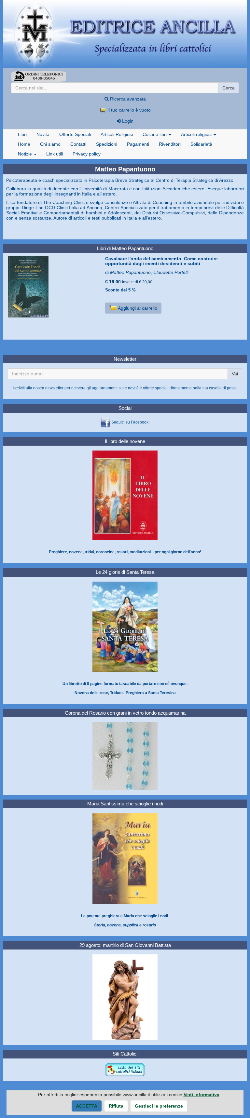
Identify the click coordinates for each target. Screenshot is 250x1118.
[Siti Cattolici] (125, 1069)
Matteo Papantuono (130, 272)
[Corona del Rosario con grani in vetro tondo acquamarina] (125, 756)
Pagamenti (138, 144)
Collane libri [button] (155, 134)
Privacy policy (87, 153)
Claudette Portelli (170, 272)
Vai (235, 373)
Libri (22, 134)
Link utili (54, 153)
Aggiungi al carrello (137, 308)
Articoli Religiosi (117, 134)
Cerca (228, 87)
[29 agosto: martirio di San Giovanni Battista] (125, 997)
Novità (42, 134)
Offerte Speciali (75, 134)
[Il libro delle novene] (125, 495)
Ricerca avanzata (127, 98)
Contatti (78, 144)
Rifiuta (116, 1106)
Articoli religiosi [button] (197, 134)
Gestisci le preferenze (159, 1106)
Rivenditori (170, 144)
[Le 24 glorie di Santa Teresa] (125, 626)
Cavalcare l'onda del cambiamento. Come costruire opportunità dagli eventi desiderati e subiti (161, 261)
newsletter (54, 388)
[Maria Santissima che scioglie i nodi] (125, 858)
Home (24, 144)
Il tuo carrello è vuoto (128, 110)
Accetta (86, 1106)
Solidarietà (201, 144)
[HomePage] (125, 34)
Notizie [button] (25, 153)
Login (127, 121)
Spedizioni (106, 144)
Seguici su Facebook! (130, 422)
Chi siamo (50, 144)
